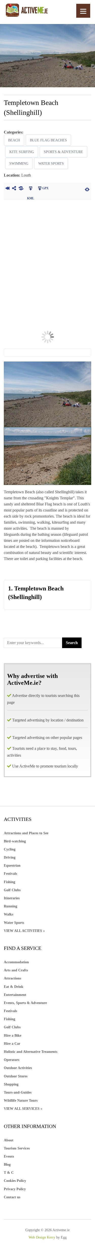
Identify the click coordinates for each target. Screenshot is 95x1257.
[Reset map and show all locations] (87, 189)
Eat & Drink (13, 987)
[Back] (7, 189)
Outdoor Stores (15, 1076)
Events (9, 1156)
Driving (9, 857)
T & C (9, 1173)
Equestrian (12, 865)
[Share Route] (14, 189)
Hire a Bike (12, 1035)
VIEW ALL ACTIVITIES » (24, 931)
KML (30, 189)
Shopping (11, 1084)
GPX (45, 188)
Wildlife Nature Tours (20, 1100)
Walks (8, 914)
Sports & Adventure (63, 152)
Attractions (12, 978)
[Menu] (83, 11)
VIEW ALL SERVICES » (23, 1109)
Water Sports (51, 163)
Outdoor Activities (18, 1068)
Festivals (10, 874)
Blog (7, 1164)
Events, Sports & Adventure (25, 1003)
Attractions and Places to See (26, 833)
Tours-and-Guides (17, 1092)
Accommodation (16, 962)
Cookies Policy (15, 1181)
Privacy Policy (15, 1189)
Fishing (9, 882)
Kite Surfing (21, 152)
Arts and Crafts (16, 970)
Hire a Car (12, 1044)
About (8, 1140)
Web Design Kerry (42, 1237)
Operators (11, 1060)
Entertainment (15, 995)
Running (10, 906)
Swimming (18, 163)
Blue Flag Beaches (48, 140)
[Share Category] (20, 189)
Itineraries (12, 898)
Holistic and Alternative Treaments (30, 1052)
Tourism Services (17, 1148)
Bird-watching (15, 841)
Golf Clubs (12, 890)
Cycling (9, 849)
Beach (14, 140)
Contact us (12, 1197)
